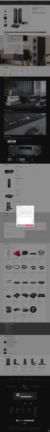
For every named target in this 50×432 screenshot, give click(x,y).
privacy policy (30, 216)
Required (18, 218)
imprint (17, 217)
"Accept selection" (18, 215)
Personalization (18, 222)
